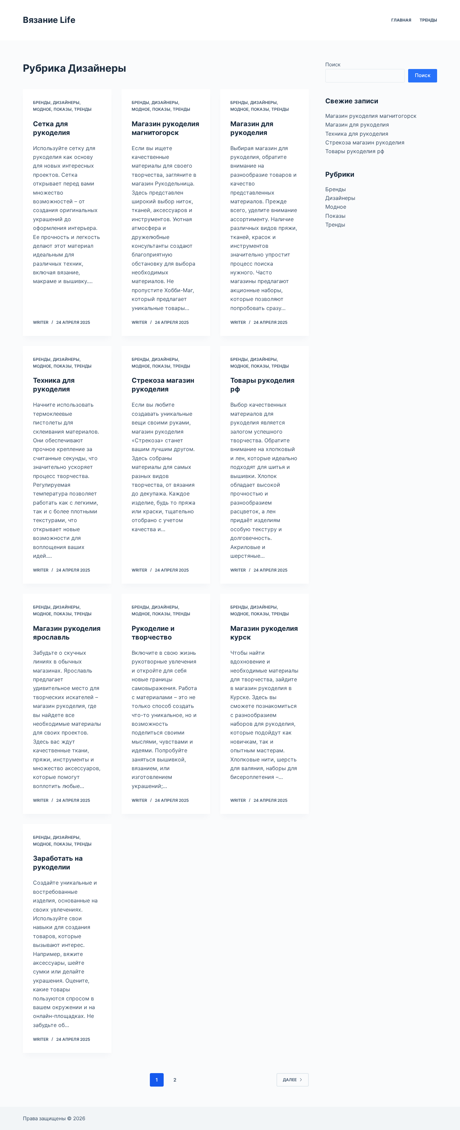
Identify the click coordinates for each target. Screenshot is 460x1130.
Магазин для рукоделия (357, 124)
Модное (42, 109)
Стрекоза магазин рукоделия (364, 142)
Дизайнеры (66, 102)
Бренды (42, 102)
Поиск (332, 64)
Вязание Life (49, 20)
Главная (401, 20)
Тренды (428, 20)
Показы (63, 109)
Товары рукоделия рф (354, 151)
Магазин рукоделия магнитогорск (371, 115)
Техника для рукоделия (356, 133)
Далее (290, 1079)
